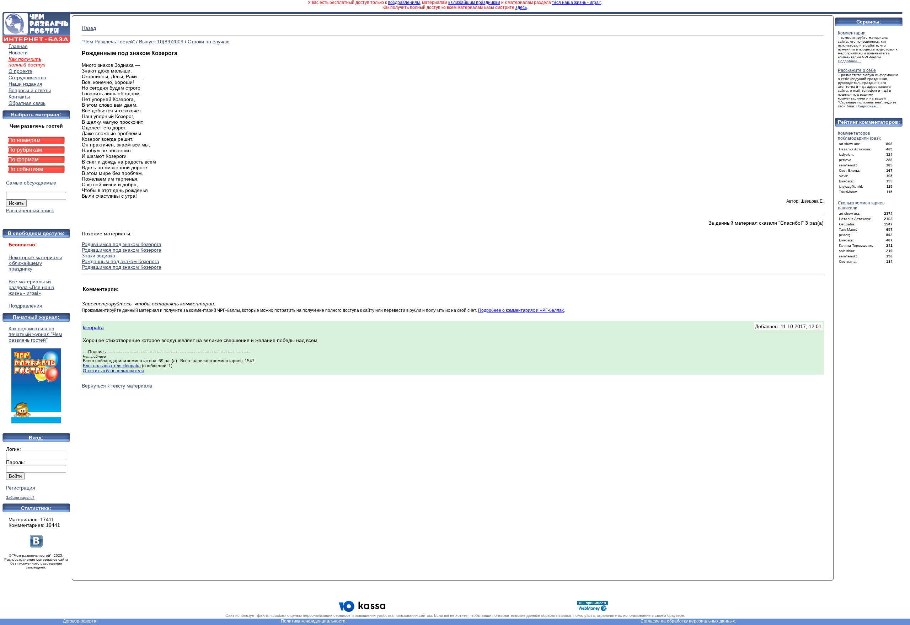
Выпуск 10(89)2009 (161, 41)
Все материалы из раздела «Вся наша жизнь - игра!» (31, 287)
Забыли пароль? (20, 498)
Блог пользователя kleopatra (112, 365)
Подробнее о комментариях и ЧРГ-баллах (521, 310)
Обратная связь (27, 103)
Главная (18, 46)
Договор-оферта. (80, 621)
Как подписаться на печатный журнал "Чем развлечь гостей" (35, 334)
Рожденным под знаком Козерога (120, 261)
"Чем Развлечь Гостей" (108, 41)
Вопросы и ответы (30, 90)
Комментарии (852, 33)
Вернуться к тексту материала (117, 386)
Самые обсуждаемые (31, 183)
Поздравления (25, 306)
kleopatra (93, 327)
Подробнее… (849, 61)
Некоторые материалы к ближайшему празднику (35, 263)
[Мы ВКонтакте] (36, 546)
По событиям (25, 169)
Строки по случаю (209, 41)
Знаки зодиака (98, 255)
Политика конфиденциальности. (314, 621)
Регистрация (20, 488)
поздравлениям (404, 2)
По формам (23, 159)
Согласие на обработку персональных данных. (688, 621)
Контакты (19, 97)
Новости (18, 52)
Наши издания (25, 84)
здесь (521, 7)
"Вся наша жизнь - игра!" (576, 2)
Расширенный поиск (30, 210)
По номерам (24, 140)
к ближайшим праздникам (474, 2)
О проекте (20, 71)
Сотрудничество (27, 77)
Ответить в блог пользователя (113, 370)
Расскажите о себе (857, 70)
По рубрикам (25, 150)
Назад (89, 28)
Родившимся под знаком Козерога (121, 244)
